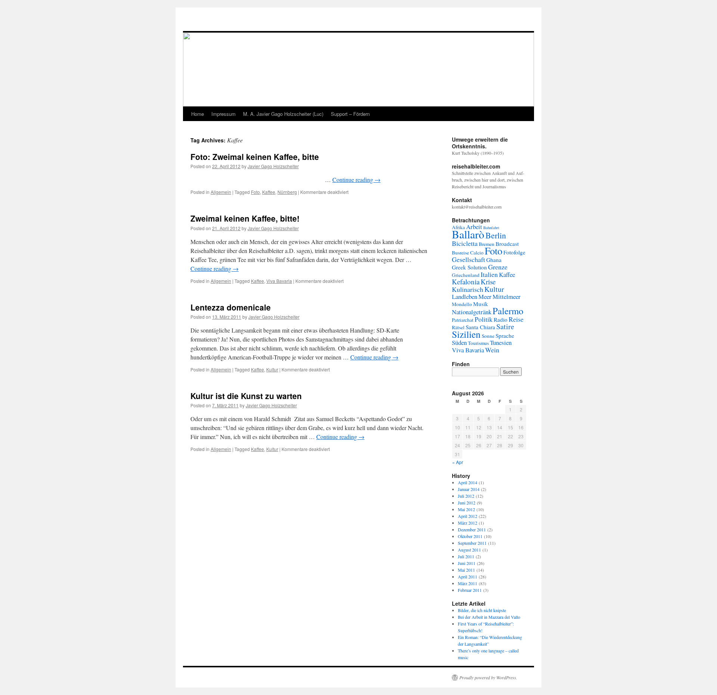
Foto (255, 192)
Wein (492, 349)
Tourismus (478, 343)
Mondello (462, 304)
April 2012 (467, 516)
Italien (489, 274)
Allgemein (221, 192)
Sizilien (466, 334)
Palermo (508, 311)
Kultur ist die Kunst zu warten (246, 395)
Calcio (477, 252)
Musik (480, 304)
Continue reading (356, 179)
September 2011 (472, 543)
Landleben (464, 296)
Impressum (223, 113)
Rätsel (458, 327)
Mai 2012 (466, 509)
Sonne (488, 336)
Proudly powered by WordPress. (488, 677)
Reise (516, 319)
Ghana (494, 259)
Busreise (460, 252)
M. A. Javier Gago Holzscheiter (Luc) (283, 113)
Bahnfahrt (491, 227)
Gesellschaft (468, 259)
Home (197, 113)
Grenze (498, 266)
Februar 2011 (470, 590)
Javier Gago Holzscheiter (273, 166)
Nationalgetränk (471, 312)
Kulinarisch (467, 289)
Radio (501, 319)
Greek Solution (469, 267)
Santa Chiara (480, 327)
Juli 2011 (466, 556)
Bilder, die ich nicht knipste (482, 610)
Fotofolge (514, 252)
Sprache (505, 335)
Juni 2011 (466, 563)
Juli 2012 (466, 496)
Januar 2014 (468, 489)
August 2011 (469, 550)
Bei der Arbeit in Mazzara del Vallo (489, 617)
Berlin (495, 235)
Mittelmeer (507, 296)
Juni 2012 (466, 503)
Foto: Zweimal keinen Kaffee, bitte (254, 156)
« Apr (457, 462)
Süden (459, 342)
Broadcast (507, 243)
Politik (484, 319)
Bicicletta (465, 243)
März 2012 (467, 523)
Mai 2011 (466, 570)
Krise (488, 281)
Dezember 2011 (472, 529)
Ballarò (468, 234)
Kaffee (268, 192)
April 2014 (467, 482)
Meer (484, 296)
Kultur (272, 369)
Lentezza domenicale (230, 307)
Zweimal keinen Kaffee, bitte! (244, 218)
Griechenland (465, 275)
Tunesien (501, 342)
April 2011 (467, 577)
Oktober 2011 (470, 536)
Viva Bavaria (279, 281)
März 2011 (467, 583)
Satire (505, 326)
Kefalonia (465, 281)
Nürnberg (287, 192)
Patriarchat (463, 319)
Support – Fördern (350, 113)
